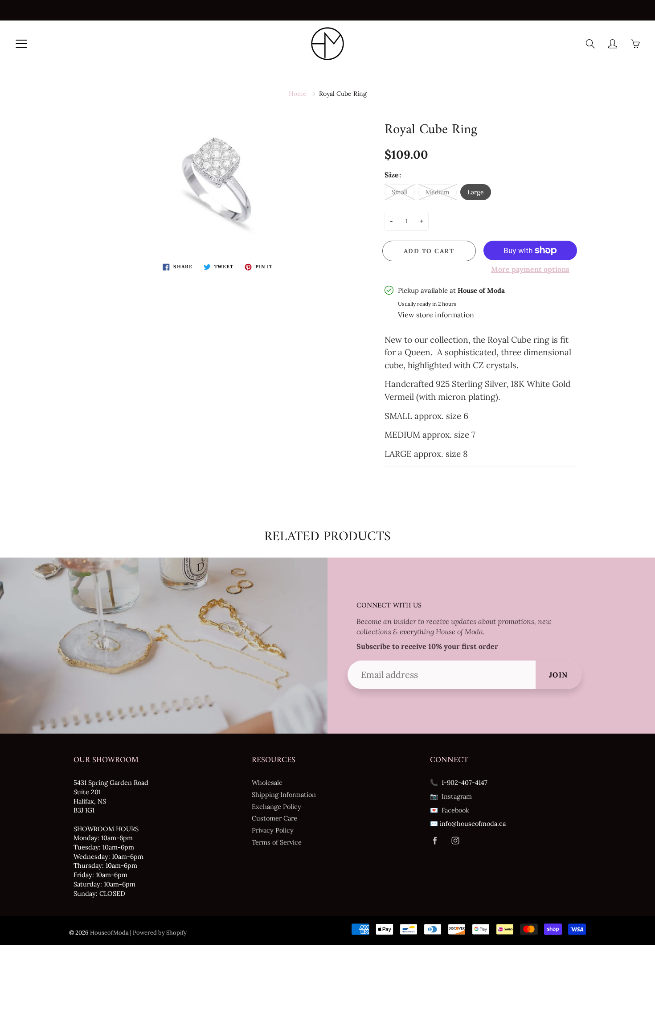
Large (475, 192)
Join (558, 674)
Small (400, 192)
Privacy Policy (273, 830)
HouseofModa (109, 932)
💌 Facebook (449, 810)
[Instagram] (455, 841)
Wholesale (267, 782)
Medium (438, 192)
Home (298, 94)
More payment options (530, 269)
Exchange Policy (276, 806)
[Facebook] (434, 841)
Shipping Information (284, 794)
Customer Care (274, 818)
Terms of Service (277, 842)
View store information (436, 314)
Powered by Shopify (160, 932)
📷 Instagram (451, 796)
